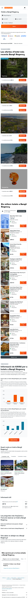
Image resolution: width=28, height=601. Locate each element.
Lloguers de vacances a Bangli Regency (11, 568)
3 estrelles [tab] (13, 456)
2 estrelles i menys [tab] (22, 456)
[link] (14, 439)
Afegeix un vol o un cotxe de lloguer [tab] (11, 559)
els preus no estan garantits (7, 588)
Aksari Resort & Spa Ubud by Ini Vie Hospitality (17, 273)
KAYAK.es (4, 577)
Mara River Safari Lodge (16, 215)
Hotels (8, 577)
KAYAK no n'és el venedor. (8, 592)
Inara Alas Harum (14, 329)
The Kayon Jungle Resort (16, 258)
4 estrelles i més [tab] (5, 456)
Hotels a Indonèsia (21, 577)
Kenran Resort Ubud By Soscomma (15, 245)
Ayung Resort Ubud (15, 315)
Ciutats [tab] (22, 559)
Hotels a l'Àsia (13, 577)
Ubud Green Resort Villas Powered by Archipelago (16, 288)
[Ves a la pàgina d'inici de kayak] (8, 8)
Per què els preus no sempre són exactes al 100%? (13, 597)
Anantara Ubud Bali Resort (16, 302)
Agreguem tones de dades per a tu (10, 595)
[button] (2, 7)
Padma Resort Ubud (15, 230)
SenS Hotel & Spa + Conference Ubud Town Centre (17, 343)
